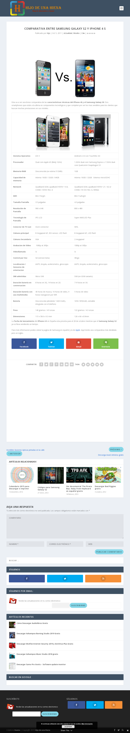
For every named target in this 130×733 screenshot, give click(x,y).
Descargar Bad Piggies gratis (105, 487)
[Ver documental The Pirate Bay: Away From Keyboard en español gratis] (79, 475)
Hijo (48, 33)
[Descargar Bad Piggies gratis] (108, 475)
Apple (78, 330)
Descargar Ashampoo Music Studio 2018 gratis (37, 654)
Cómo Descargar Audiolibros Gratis (32, 623)
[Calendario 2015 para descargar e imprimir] (22, 475)
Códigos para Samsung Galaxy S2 (49, 488)
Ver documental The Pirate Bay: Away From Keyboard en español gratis (79, 488)
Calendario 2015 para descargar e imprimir (19, 487)
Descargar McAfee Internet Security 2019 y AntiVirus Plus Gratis (45, 644)
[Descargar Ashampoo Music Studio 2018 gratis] (12, 656)
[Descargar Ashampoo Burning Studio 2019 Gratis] (12, 635)
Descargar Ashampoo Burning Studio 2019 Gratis (38, 633)
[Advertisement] (65, 45)
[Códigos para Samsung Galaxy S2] (51, 475)
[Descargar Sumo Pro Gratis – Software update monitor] (12, 666)
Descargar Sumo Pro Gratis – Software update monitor (41, 664)
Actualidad (68, 33)
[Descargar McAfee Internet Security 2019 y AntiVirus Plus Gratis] (12, 645)
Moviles (76, 33)
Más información (87, 724)
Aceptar (68, 726)
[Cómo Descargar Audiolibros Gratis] (12, 625)
